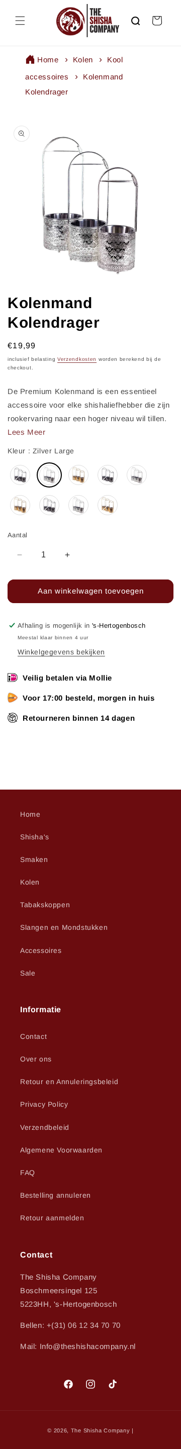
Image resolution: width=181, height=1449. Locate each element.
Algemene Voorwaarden (61, 1150)
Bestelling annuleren (55, 1195)
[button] (20, 21)
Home (47, 59)
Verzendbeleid (44, 1127)
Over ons (36, 1059)
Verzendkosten (77, 359)
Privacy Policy (44, 1104)
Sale (27, 973)
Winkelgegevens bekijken (61, 652)
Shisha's (34, 837)
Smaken (34, 859)
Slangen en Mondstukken (64, 927)
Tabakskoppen (45, 905)
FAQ (27, 1173)
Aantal (17, 535)
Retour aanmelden (52, 1218)
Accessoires (41, 950)
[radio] (20, 475)
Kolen (83, 59)
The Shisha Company (100, 1430)
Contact (33, 1036)
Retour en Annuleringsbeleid (69, 1082)
